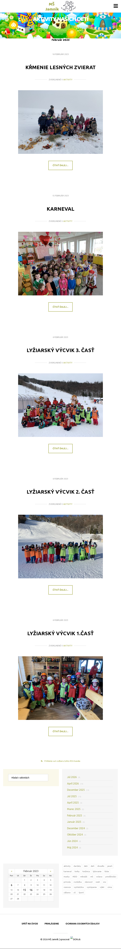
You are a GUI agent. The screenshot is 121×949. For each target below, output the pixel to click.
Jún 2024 (74, 841)
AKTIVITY (67, 79)
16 (31, 890)
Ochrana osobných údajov (83, 923)
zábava (67, 892)
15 (24, 890)
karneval (68, 871)
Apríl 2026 (75, 783)
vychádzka (79, 887)
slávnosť (88, 882)
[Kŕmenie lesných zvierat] (60, 122)
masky (66, 876)
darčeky (77, 866)
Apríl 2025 (74, 802)
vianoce (67, 887)
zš (75, 892)
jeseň (109, 866)
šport (81, 892)
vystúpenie (92, 887)
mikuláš (83, 876)
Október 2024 (76, 834)
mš (91, 876)
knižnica (86, 871)
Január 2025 (76, 821)
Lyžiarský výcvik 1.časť (60, 633)
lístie (107, 871)
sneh (98, 882)
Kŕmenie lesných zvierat (60, 67)
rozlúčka (78, 882)
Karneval (60, 209)
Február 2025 (76, 815)
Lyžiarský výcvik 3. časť (60, 350)
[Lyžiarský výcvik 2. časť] (60, 546)
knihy (77, 871)
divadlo (100, 866)
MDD (75, 876)
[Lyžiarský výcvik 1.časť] (60, 688)
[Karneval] (60, 263)
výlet (102, 887)
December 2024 (77, 828)
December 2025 (78, 789)
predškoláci (110, 876)
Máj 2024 (74, 847)
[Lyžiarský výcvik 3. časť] (60, 405)
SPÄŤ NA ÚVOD (30, 923)
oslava (99, 876)
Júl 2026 (73, 777)
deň (92, 866)
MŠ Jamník (53, 939)
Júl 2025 (74, 796)
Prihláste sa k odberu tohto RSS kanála (62, 761)
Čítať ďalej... (60, 165)
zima (109, 887)
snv (104, 882)
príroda (67, 882)
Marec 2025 (75, 809)
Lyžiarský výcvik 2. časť (60, 492)
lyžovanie (97, 871)
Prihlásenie (52, 923)
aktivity (67, 866)
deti (86, 866)
